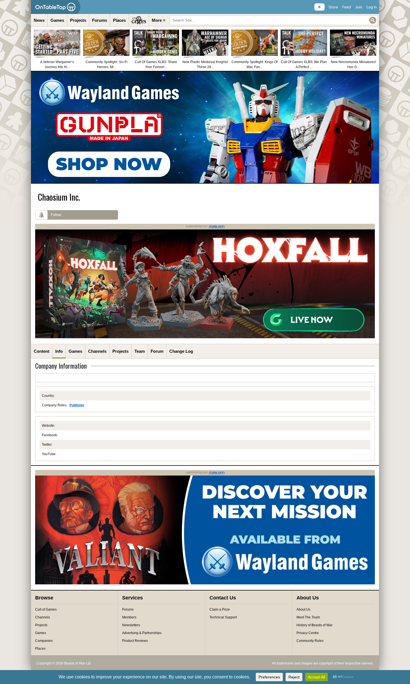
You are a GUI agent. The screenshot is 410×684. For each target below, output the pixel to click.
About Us (303, 609)
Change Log (181, 351)
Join (358, 7)
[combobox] (273, 20)
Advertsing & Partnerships (141, 633)
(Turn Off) (217, 226)
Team (139, 351)
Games (57, 20)
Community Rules (310, 641)
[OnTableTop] (55, 7)
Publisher (77, 405)
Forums (99, 20)
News (39, 20)
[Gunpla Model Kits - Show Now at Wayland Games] (205, 127)
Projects (78, 20)
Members (129, 617)
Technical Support (223, 617)
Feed (346, 7)
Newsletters (131, 625)
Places (119, 20)
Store (333, 7)
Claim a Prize (219, 609)
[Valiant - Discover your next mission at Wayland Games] (205, 583)
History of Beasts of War (314, 625)
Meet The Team (308, 617)
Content (41, 351)
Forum (157, 351)
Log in (371, 7)
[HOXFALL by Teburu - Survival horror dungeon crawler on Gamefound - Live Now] (205, 337)
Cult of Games (46, 609)
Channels (97, 351)
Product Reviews (135, 641)
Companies (44, 641)
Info (59, 351)
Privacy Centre (307, 633)
